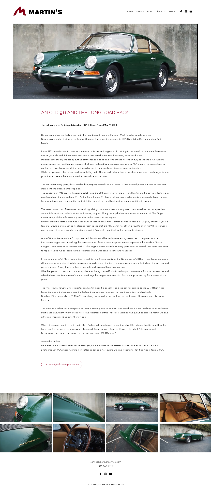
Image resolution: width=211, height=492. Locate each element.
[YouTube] (191, 11)
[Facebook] (181, 11)
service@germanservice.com (105, 461)
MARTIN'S (45, 12)
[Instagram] (186, 11)
